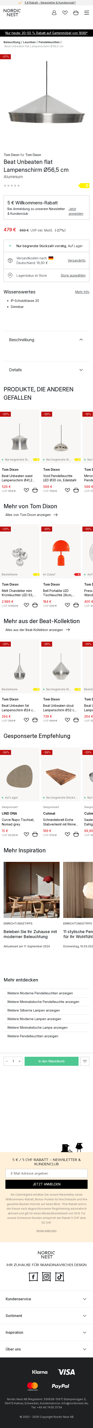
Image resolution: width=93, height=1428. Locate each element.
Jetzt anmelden (76, 211)
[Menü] (86, 12)
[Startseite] (12, 12)
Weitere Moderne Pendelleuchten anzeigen (40, 993)
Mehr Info (82, 292)
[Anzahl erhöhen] (19, 1061)
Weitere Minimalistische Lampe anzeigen (37, 1027)
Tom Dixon (11, 155)
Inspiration (14, 1332)
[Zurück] (8, 99)
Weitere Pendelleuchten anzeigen (32, 1036)
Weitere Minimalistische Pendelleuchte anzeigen (43, 1002)
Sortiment (14, 1315)
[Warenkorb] (75, 12)
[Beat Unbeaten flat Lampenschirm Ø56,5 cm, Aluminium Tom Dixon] (46, 98)
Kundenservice (18, 1299)
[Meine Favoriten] (65, 12)
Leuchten (29, 42)
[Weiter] (84, 99)
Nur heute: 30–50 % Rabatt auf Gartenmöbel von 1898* (46, 33)
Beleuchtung (12, 42)
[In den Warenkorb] (35, 490)
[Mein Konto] (54, 12)
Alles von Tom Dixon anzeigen (28, 515)
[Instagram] (46, 1276)
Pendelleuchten (49, 42)
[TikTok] (59, 1276)
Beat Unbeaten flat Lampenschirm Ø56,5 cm (34, 46)
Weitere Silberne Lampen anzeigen (33, 1010)
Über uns (13, 1349)
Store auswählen (73, 275)
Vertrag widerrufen (46, 1230)
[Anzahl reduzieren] (7, 1061)
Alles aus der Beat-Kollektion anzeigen (34, 630)
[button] (12, 185)
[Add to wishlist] (26, 490)
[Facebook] (33, 1276)
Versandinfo (77, 260)
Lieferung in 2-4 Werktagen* (50, 3)
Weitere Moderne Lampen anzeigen (34, 1019)
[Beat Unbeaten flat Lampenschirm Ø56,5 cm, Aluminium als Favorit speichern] (84, 1061)
